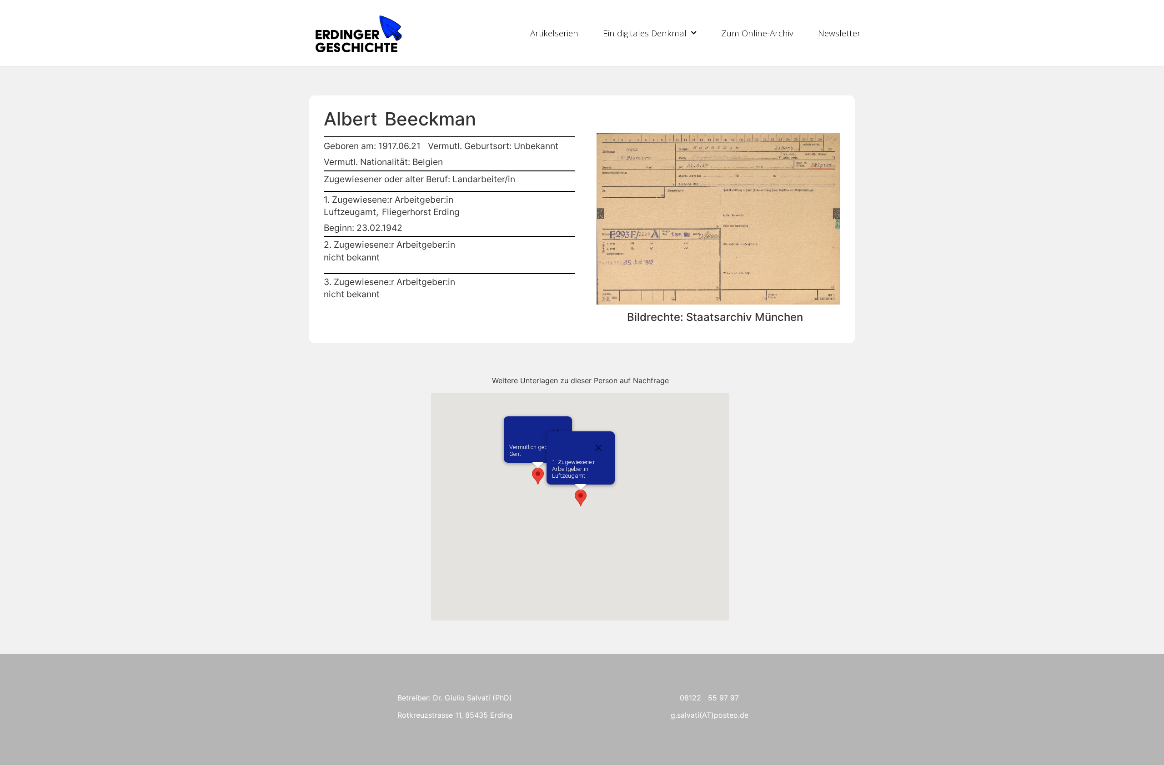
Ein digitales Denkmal (645, 33)
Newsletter (839, 33)
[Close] (598, 448)
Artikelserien (554, 33)
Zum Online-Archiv (757, 33)
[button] (538, 476)
